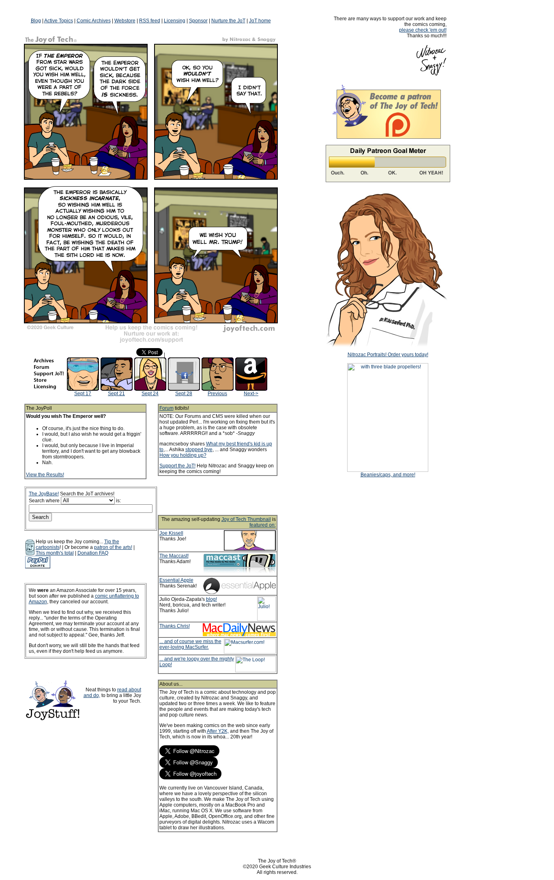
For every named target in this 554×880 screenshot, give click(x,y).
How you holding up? (182, 455)
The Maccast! (174, 556)
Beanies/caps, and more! (388, 475)
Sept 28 (183, 393)
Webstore (124, 21)
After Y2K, (218, 731)
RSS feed (149, 21)
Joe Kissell (171, 533)
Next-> (251, 393)
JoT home (260, 21)
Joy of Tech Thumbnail (246, 519)
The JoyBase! (44, 494)
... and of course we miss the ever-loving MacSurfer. (190, 644)
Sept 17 (82, 393)
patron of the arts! (113, 547)
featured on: (262, 525)
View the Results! (45, 475)
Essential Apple (176, 580)
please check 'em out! (423, 30)
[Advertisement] (228, 495)
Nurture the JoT (228, 21)
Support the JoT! (177, 466)
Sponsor (198, 21)
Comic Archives (94, 21)
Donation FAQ (92, 553)
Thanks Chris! (174, 626)
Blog (36, 21)
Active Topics (58, 21)
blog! (211, 599)
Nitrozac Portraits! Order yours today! (388, 354)
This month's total (55, 553)
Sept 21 (116, 393)
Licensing (174, 21)
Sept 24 (150, 393)
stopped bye (199, 449)
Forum (166, 408)
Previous (217, 393)
